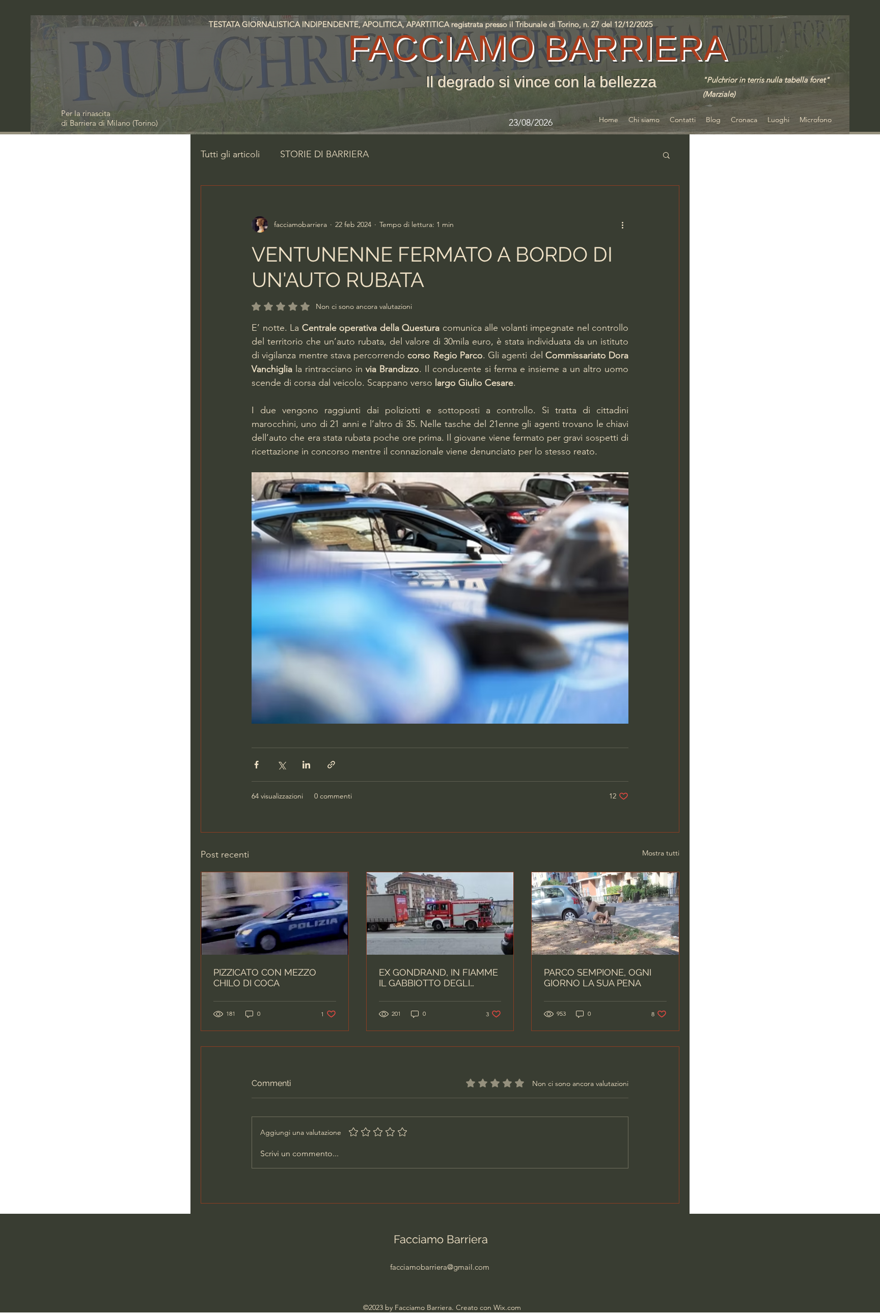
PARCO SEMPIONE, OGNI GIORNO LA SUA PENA (597, 977)
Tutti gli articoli (230, 154)
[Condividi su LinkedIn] (306, 764)
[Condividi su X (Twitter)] (281, 764)
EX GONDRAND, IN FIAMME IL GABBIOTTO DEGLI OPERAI (438, 977)
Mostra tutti (660, 853)
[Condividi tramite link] (331, 764)
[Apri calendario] (571, 123)
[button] (666, 155)
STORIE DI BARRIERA (324, 154)
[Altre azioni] (622, 224)
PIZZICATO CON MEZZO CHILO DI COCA (264, 977)
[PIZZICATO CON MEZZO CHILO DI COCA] (274, 913)
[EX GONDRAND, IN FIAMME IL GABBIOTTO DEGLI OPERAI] (440, 913)
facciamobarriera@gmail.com (439, 1267)
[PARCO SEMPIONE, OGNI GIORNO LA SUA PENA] (605, 913)
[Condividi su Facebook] (256, 764)
